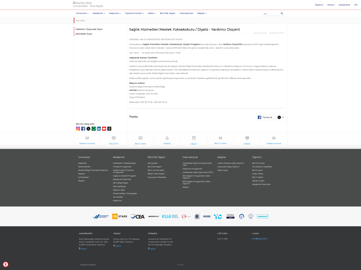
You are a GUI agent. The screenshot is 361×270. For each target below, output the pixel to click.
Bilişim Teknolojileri (156, 174)
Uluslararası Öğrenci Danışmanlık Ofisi (197, 164)
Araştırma (117, 200)
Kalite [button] (151, 13)
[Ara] (282, 13)
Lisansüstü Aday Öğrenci (228, 167)
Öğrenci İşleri (119, 190)
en (357, 5)
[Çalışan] (247, 140)
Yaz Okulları (118, 197)
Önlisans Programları (122, 167)
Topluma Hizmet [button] (133, 13)
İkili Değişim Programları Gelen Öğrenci (196, 182)
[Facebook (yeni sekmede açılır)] (83, 129)
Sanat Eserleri (84, 167)
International (186, 13)
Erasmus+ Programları (192, 169)
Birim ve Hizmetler (156, 170)
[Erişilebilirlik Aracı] (5, 264)
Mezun (330, 5)
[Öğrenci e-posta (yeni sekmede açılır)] (87, 140)
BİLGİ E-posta (258, 163)
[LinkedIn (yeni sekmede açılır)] (99, 129)
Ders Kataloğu (119, 186)
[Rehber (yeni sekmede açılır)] (167, 140)
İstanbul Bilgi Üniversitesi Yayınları (93, 170)
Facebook (267, 117)
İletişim (81, 181)
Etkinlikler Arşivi (84, 34)
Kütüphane (344, 5)
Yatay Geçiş (222, 170)
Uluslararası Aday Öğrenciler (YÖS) (198, 172)
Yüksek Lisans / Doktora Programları (123, 171)
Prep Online (257, 174)
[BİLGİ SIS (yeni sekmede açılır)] (114, 140)
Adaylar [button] (201, 13)
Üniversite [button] (81, 13)
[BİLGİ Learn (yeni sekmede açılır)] (140, 140)
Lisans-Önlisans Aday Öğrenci (230, 163)
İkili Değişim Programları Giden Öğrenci (196, 177)
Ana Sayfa (80, 20)
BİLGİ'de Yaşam (167, 13)
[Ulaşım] (194, 140)
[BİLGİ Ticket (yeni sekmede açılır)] (220, 140)
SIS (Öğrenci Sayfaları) (262, 167)
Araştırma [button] (114, 13)
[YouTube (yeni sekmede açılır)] (104, 129)
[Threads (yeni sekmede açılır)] (109, 129)
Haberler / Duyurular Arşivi (89, 29)
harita (83, 249)
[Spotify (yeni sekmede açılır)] (94, 129)
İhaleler (81, 174)
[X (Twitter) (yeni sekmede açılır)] (88, 129)
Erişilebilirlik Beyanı (88, 265)
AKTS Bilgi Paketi (120, 183)
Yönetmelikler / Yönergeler (125, 193)
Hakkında (82, 163)
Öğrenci (319, 5)
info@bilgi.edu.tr (260, 238)
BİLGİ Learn (257, 170)
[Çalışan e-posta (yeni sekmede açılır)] (274, 140)
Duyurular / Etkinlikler (157, 177)
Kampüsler (153, 163)
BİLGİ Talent (257, 177)
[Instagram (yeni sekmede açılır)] (78, 129)
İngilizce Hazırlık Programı (124, 176)
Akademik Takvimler (122, 179)
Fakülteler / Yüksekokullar (124, 163)
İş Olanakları (83, 177)
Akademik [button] (98, 13)
